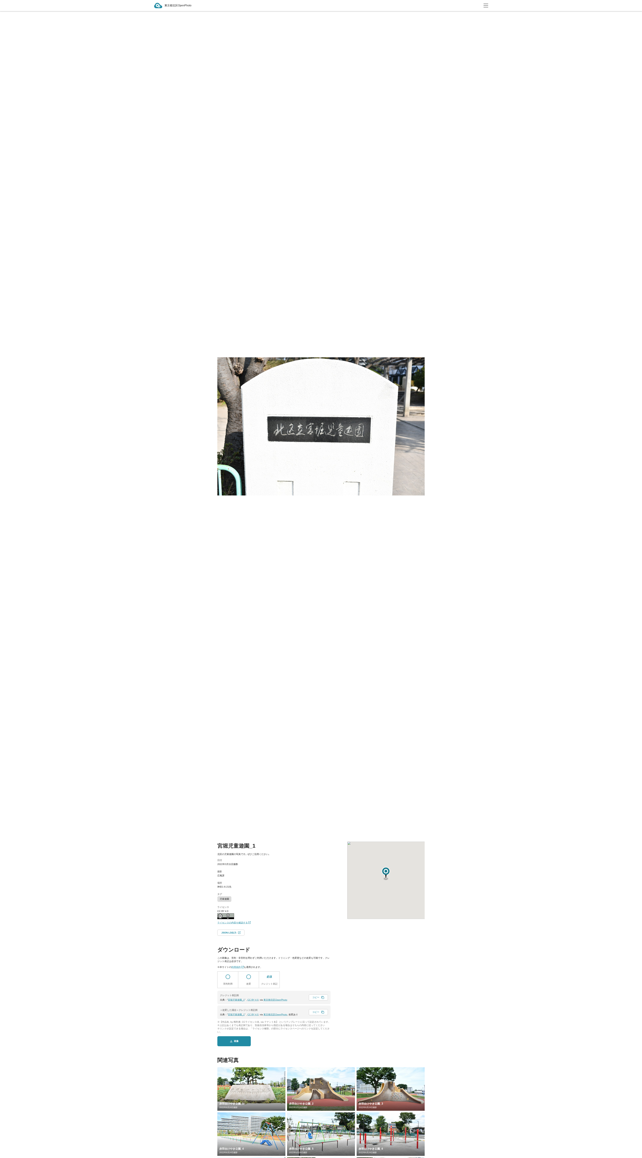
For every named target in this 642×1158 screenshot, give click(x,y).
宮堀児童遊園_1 (236, 999)
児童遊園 (224, 899)
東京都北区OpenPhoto (275, 999)
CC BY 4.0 (252, 999)
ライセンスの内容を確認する (232, 922)
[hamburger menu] (486, 5)
